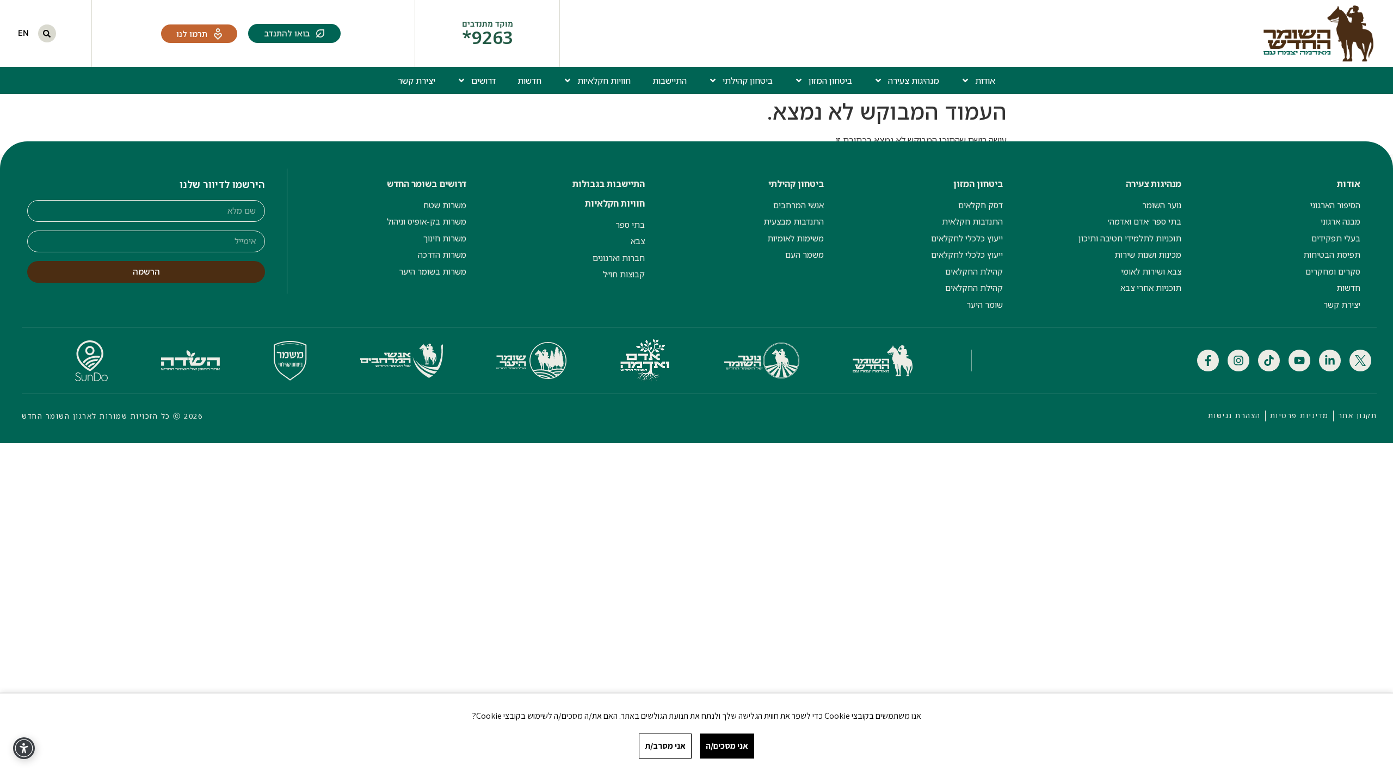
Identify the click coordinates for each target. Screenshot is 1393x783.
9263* (487, 37)
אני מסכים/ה (727, 745)
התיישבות (669, 80)
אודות (985, 80)
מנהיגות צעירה (913, 80)
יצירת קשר (416, 80)
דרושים (483, 80)
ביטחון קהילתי (748, 80)
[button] (47, 33)
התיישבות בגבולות (608, 184)
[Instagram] (1238, 360)
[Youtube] (1299, 360)
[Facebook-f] (1208, 360)
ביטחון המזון (830, 80)
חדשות (529, 80)
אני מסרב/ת (665, 745)
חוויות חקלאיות (604, 80)
